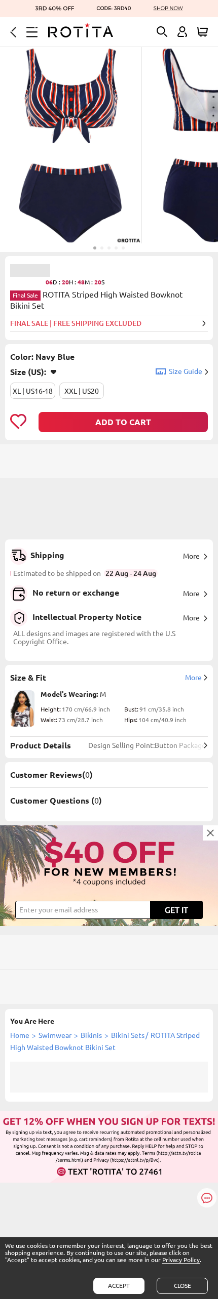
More (191, 556)
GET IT (176, 909)
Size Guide (185, 371)
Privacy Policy (181, 1259)
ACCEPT (119, 1285)
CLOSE (182, 1285)
